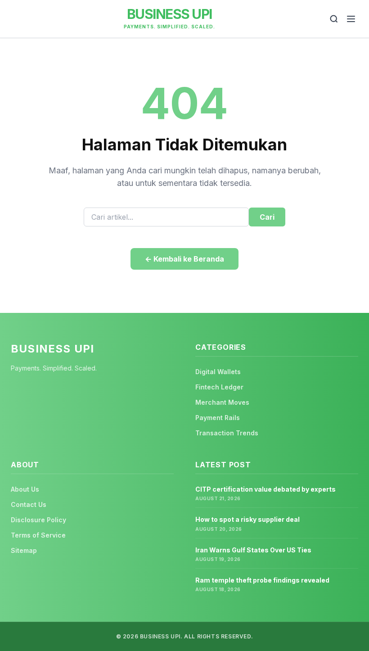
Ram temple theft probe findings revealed (262, 580)
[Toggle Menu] (351, 19)
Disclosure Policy (38, 520)
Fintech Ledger (219, 387)
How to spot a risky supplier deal (247, 519)
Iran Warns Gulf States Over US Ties (253, 550)
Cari (267, 217)
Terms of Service (38, 535)
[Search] (334, 19)
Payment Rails (217, 417)
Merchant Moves (222, 402)
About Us (25, 489)
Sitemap (24, 550)
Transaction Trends (226, 433)
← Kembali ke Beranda (184, 258)
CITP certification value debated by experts (265, 489)
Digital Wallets (218, 371)
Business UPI (169, 14)
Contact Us (28, 504)
